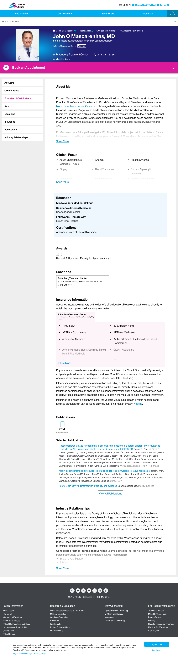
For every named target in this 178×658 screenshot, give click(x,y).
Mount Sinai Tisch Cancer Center (74, 106)
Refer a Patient (154, 617)
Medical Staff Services (158, 627)
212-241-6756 (106, 54)
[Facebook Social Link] (78, 590)
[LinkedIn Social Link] (72, 590)
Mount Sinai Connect (157, 614)
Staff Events (153, 630)
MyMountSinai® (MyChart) (145, 5)
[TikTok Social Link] (105, 590)
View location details (61, 59)
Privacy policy (39, 653)
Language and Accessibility (15, 627)
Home (5, 21)
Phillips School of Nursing (61, 627)
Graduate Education (59, 617)
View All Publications (110, 493)
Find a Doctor (22, 13)
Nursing (151, 620)
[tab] (22, 82)
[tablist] (21, 109)
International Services (12, 617)
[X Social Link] (83, 590)
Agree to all (157, 644)
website (138, 403)
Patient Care (108, 13)
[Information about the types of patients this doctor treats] (92, 31)
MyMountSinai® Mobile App (116, 610)
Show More (62, 141)
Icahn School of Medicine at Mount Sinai (67, 610)
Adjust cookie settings (22, 653)
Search (172, 15)
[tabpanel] (110, 113)
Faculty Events (56, 630)
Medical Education (58, 614)
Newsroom (109, 617)
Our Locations (65, 13)
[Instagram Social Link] (94, 590)
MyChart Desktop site (114, 614)
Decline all (156, 650)
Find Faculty (55, 624)
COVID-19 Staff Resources (80, 597)
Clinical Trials (8, 630)
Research (54, 620)
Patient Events (9, 634)
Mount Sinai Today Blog (115, 620)
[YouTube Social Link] (89, 590)
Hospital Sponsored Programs (161, 624)
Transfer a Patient (156, 610)
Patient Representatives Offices (16, 624)
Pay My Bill (164, 5)
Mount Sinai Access (11, 620)
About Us (148, 13)
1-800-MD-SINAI (124, 5)
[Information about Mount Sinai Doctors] (75, 31)
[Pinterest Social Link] (100, 590)
